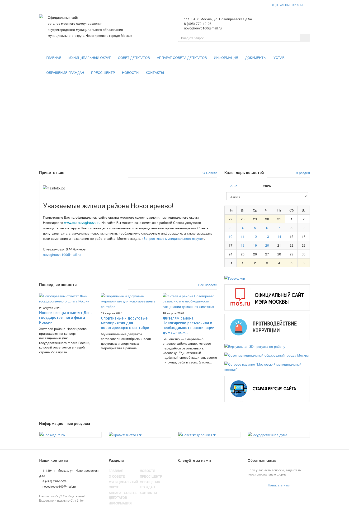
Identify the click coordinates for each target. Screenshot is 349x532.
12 (255, 236)
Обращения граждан (65, 73)
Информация (226, 58)
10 (230, 236)
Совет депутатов (134, 58)
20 (267, 245)
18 (243, 245)
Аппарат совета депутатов (182, 58)
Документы (255, 58)
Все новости (207, 284)
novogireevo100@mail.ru (62, 254)
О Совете (209, 172)
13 (267, 236)
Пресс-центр (103, 73)
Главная (53, 58)
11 (243, 236)
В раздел (302, 172)
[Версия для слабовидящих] (285, 22)
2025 (233, 185)
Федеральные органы (287, 5)
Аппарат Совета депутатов (123, 495)
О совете (117, 476)
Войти (300, 21)
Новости (130, 73)
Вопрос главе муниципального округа (172, 238)
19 (255, 245)
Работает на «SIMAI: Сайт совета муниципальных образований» (260, 518)
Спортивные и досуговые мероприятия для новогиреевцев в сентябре (125, 323)
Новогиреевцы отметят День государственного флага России (66, 318)
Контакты (155, 73)
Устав (279, 58)
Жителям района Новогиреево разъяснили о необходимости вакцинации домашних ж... (188, 325)
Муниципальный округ (89, 58)
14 (279, 236)
